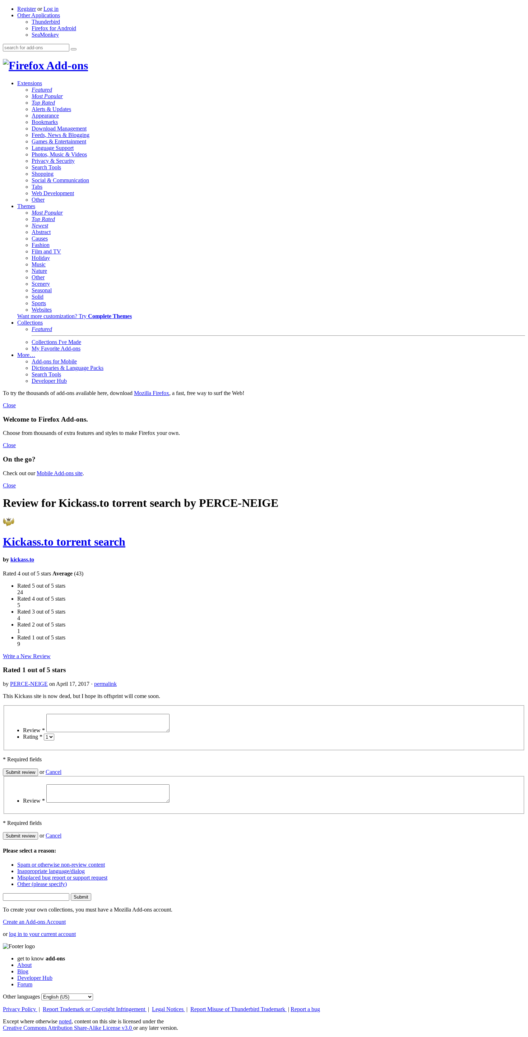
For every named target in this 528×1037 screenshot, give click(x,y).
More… (26, 355)
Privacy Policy (20, 1009)
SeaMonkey (45, 35)
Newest (40, 225)
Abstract (41, 232)
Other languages (21, 997)
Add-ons (66, 65)
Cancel (53, 772)
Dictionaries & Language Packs (67, 368)
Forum (24, 984)
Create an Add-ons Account (34, 922)
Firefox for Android (54, 28)
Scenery (41, 284)
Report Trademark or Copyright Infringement (95, 1009)
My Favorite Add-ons (56, 348)
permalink (105, 684)
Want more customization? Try (74, 316)
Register (26, 9)
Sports (39, 303)
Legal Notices (168, 1009)
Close (9, 405)
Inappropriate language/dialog (51, 871)
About (24, 965)
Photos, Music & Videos (59, 154)
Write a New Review (27, 656)
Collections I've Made (56, 342)
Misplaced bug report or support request (62, 878)
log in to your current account (42, 934)
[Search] (74, 49)
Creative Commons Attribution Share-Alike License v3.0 (68, 1028)
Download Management (59, 128)
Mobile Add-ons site (60, 473)
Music (39, 264)
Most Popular (47, 96)
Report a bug (305, 1009)
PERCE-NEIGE (29, 684)
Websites (42, 310)
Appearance (45, 116)
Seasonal (42, 290)
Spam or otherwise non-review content (61, 865)
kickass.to (22, 559)
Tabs (37, 187)
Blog (22, 971)
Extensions (29, 83)
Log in (51, 9)
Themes (26, 206)
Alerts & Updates (51, 109)
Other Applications (38, 15)
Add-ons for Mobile (54, 361)
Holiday (41, 258)
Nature (39, 271)
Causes (40, 238)
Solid (37, 297)
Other (38, 200)
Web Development (53, 193)
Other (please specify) (42, 884)
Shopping (43, 174)
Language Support (53, 148)
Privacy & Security (53, 161)
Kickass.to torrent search (64, 541)
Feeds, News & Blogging (60, 135)
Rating (32, 737)
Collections (30, 323)
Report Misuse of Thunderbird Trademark (238, 1009)
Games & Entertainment (59, 141)
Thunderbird (46, 22)
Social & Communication (60, 180)
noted (65, 1021)
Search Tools (46, 167)
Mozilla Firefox (151, 393)
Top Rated (43, 103)
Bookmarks (45, 122)
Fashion (41, 245)
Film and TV (46, 251)
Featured (42, 90)
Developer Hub (49, 381)
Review (34, 730)
